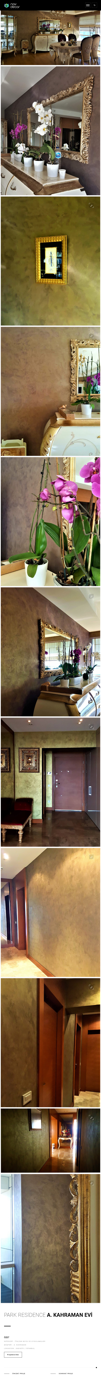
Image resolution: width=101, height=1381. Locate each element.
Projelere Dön (13, 1355)
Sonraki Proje (66, 1373)
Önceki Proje (18, 1373)
